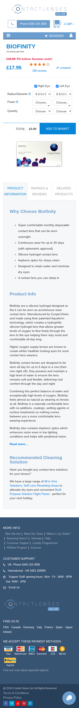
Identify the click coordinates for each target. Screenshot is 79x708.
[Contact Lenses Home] (39, 10)
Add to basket (57, 128)
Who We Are (12, 533)
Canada (16, 627)
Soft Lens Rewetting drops (41, 485)
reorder (56, 36)
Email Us (14, 587)
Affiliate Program (17, 547)
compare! (65, 67)
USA (6, 627)
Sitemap (36, 538)
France (49, 627)
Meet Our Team (33, 533)
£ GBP (68, 24)
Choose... (42, 102)
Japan (68, 627)
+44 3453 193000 (35, 570)
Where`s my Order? (58, 533)
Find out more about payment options (26, 670)
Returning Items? (17, 538)
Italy (39, 627)
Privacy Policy (12, 697)
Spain (59, 627)
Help (47, 538)
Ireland (7, 631)
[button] (8, 35)
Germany (28, 627)
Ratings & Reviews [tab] (39, 191)
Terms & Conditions (16, 693)
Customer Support (18, 543)
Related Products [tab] (64, 191)
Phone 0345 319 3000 (33, 23)
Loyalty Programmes (45, 543)
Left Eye (64, 86)
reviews (39, 70)
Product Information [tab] (15, 191)
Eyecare (36, 547)
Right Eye (43, 86)
